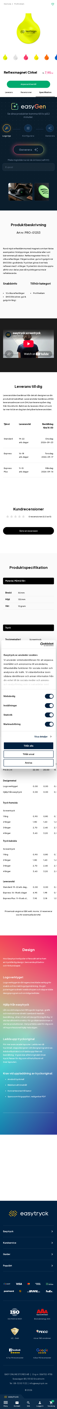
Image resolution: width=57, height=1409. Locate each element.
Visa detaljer (41, 736)
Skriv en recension (28, 530)
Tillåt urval (28, 754)
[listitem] (20, 192)
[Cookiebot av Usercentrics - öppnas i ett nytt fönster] (41, 644)
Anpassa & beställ (28, 84)
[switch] (49, 705)
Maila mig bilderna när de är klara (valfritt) (28, 160)
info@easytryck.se (38, 1383)
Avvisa (28, 762)
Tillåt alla (28, 745)
